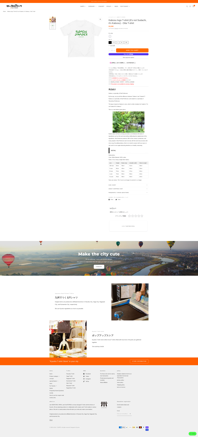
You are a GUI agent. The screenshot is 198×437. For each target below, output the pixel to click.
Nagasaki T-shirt (70, 378)
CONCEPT (101, 6)
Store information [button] (139, 361)
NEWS (116, 6)
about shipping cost (116, 188)
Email (118, 410)
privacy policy (120, 380)
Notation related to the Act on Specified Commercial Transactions (124, 375)
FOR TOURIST (124, 6)
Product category (54, 376)
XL (121, 42)
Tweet (119, 199)
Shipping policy (121, 384)
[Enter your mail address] (130, 414)
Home (4, 11)
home (51, 373)
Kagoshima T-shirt (71, 388)
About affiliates (104, 382)
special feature (53, 381)
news (51, 383)
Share (112, 199)
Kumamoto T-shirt (70, 381)
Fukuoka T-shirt (70, 373)
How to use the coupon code (57, 395)
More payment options (128, 57)
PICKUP (109, 6)
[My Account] (190, 6)
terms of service (121, 387)
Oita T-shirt (69, 383)
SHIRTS (82, 6)
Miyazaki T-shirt (70, 385)
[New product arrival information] (99, 1)
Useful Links (53, 397)
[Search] (187, 6)
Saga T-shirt (69, 376)
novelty (51, 393)
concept (52, 378)
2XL (126, 42)
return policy (120, 382)
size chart (112, 185)
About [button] (51, 420)
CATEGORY (91, 6)
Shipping (116, 28)
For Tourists (52, 386)
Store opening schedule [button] (98, 346)
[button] (99, 267)
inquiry (51, 388)
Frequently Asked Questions (119, 192)
